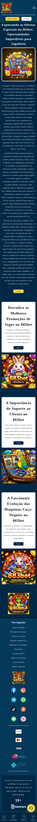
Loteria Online (18, 662)
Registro (12, 19)
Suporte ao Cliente (18, 636)
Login (26, 19)
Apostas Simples (18, 627)
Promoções (18, 649)
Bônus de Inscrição (18, 658)
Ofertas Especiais (18, 666)
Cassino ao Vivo (18, 653)
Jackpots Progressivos (18, 640)
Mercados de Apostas (18, 632)
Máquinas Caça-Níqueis (18, 645)
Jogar (18, 347)
